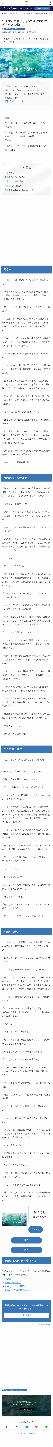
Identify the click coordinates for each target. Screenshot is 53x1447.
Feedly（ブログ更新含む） (17, 1286)
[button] (6, 1427)
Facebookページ (13, 1282)
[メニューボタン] (3, 3)
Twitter (8, 1279)
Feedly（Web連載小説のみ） (18, 1290)
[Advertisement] (26, 229)
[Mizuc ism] (26, 3)
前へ (26, 1249)
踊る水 (12, 172)
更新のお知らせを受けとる (21, 190)
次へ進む (35, 1229)
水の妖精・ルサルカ (18, 177)
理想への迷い (15, 186)
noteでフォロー (42, 8)
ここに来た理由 (16, 181)
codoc (48, 1324)
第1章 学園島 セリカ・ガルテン (14, 29)
